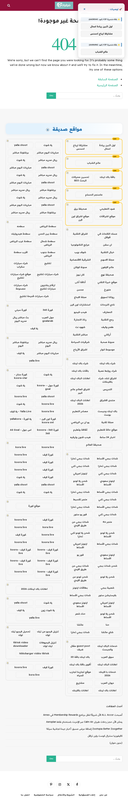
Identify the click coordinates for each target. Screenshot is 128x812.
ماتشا (80, 624)
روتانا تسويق (107, 297)
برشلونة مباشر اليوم (21, 344)
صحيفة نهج (107, 274)
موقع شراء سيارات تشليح (20, 276)
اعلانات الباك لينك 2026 (80, 402)
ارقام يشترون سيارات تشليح (48, 287)
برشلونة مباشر (21, 152)
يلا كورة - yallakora (21, 418)
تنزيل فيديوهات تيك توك (47, 644)
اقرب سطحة (21, 252)
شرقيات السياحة (80, 342)
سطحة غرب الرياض (21, 241)
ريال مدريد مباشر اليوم (47, 344)
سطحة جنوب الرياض (47, 254)
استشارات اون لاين (80, 304)
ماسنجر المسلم (93, 194)
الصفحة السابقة (108, 79)
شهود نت (80, 327)
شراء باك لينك (107, 363)
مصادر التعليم (80, 411)
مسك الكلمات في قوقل (107, 235)
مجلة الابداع (80, 297)
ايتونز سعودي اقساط (107, 482)
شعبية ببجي (107, 587)
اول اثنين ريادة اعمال (107, 147)
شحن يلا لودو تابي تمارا (80, 534)
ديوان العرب (107, 682)
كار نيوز (80, 274)
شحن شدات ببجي (107, 565)
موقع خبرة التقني (107, 282)
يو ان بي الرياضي (80, 422)
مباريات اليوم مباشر (48, 152)
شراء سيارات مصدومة (21, 287)
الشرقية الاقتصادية (80, 259)
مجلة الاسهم (107, 259)
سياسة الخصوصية (44, 795)
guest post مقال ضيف (80, 647)
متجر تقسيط (80, 499)
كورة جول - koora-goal (48, 387)
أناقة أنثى (80, 282)
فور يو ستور (80, 514)
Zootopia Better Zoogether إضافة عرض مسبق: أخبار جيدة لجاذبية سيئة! (84, 728)
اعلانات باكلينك (80, 690)
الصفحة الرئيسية (107, 85)
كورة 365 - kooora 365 (47, 431)
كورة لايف (47, 454)
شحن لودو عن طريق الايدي (80, 578)
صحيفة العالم (94, 444)
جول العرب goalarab (48, 319)
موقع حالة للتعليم (107, 429)
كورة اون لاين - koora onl (48, 420)
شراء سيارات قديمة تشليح (34, 296)
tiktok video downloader (20, 644)
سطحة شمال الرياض (47, 243)
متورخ (107, 289)
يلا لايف (34, 328)
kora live (20, 447)
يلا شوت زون (48, 610)
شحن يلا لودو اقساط (80, 482)
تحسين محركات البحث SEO (80, 179)
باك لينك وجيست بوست (107, 413)
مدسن (80, 289)
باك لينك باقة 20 (80, 656)
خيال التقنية (107, 252)
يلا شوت (48, 145)
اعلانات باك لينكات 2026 (34, 588)
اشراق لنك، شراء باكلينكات (107, 380)
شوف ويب (80, 252)
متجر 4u (107, 521)
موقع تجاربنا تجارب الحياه (80, 673)
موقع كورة (34, 505)
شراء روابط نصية (107, 370)
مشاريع (80, 682)
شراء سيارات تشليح (47, 274)
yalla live (34, 360)
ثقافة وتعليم (80, 429)
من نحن (103, 795)
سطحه (20, 226)
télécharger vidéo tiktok (34, 653)
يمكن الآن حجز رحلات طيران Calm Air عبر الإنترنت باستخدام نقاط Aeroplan (84, 721)
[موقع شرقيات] (64, 5)
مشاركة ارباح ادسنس (80, 147)
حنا (107, 624)
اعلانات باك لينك (107, 690)
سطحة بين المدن (47, 233)
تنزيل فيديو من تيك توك (48, 633)
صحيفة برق (80, 208)
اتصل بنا (25, 795)
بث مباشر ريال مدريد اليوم (21, 319)
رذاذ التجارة (80, 319)
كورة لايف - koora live (48, 551)
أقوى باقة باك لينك (80, 664)
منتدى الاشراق (107, 400)
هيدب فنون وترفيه (80, 437)
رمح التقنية (107, 319)
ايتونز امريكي (80, 473)
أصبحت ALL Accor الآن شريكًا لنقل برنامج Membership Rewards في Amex (82, 714)
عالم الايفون (107, 267)
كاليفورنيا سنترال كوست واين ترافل (105, 735)
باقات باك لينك (80, 370)
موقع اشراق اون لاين (80, 218)
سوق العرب (107, 656)
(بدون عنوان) (116, 742)
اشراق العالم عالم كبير (80, 391)
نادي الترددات (107, 304)
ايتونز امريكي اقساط (80, 545)
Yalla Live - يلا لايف (20, 411)
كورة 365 (48, 309)
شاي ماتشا (107, 632)
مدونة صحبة (107, 342)
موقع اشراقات (107, 216)
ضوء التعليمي (107, 208)
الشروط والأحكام (66, 795)
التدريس (107, 389)
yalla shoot (20, 145)
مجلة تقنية (107, 422)
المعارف (107, 312)
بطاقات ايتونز (80, 587)
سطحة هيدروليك (20, 233)
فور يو (80, 554)
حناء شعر (80, 613)
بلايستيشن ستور (107, 595)
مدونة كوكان (80, 267)
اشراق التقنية (80, 233)
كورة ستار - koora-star (20, 376)
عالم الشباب (93, 162)
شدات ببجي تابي (80, 465)
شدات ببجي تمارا (80, 458)
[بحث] (9, 5)
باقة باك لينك (107, 177)
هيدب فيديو (80, 312)
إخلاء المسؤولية (87, 795)
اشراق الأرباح (80, 349)
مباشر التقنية (80, 334)
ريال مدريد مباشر (47, 160)
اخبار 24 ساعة (107, 437)
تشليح (47, 263)
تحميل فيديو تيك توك (20, 633)
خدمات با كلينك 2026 (107, 673)
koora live (20, 396)
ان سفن (107, 244)
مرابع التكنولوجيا (80, 244)
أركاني (107, 334)
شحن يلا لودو (107, 576)
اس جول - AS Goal (20, 429)
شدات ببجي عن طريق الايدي (80, 523)
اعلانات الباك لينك (80, 378)
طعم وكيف (107, 327)
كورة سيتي (21, 309)
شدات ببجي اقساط (107, 458)
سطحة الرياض (48, 226)
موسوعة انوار (107, 349)
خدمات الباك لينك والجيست (107, 647)
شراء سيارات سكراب (21, 265)
